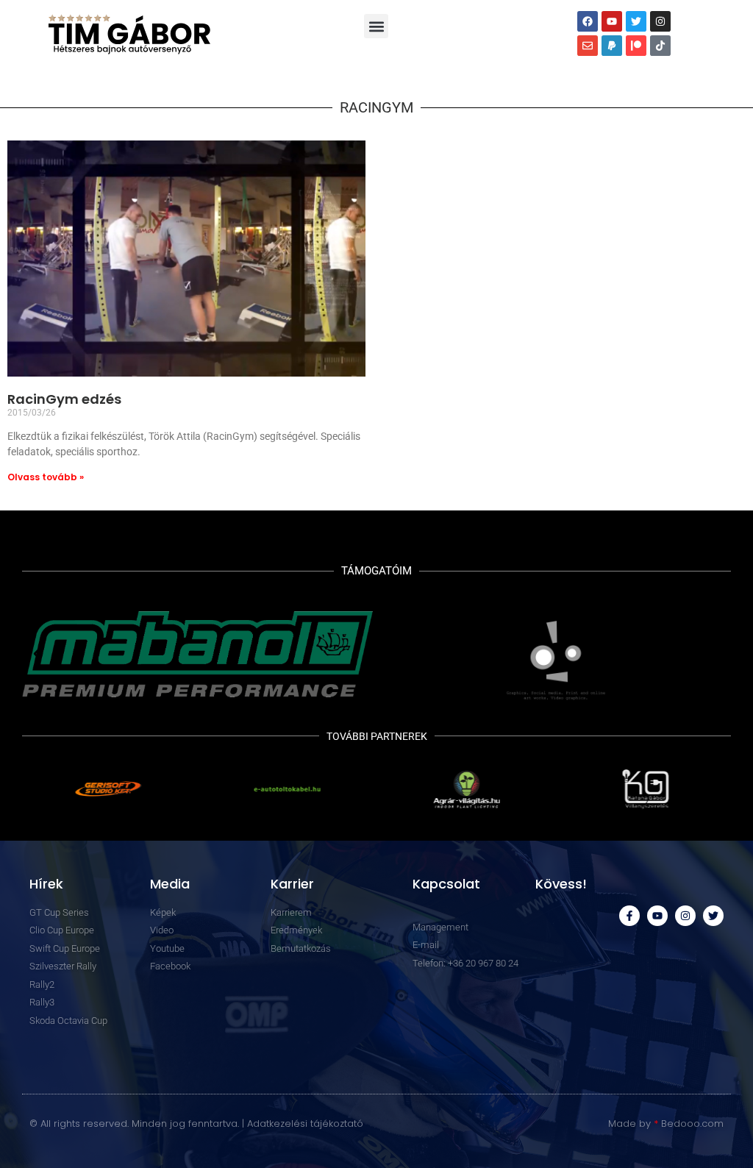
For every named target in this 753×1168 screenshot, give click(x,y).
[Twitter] (636, 21)
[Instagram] (660, 21)
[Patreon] (636, 45)
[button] (376, 26)
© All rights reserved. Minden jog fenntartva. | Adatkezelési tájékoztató (196, 1123)
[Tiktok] (660, 45)
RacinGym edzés (64, 399)
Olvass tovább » (45, 477)
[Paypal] (612, 45)
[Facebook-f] (629, 915)
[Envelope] (587, 45)
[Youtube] (612, 21)
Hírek (46, 884)
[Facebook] (587, 21)
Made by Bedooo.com (666, 1123)
